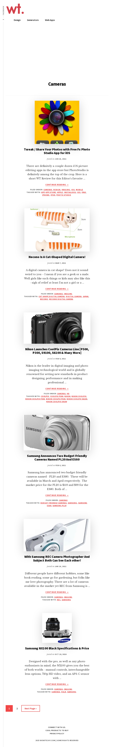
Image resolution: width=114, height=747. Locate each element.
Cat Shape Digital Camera (52, 296)
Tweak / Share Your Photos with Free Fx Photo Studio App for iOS (57, 151)
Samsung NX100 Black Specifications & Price (57, 648)
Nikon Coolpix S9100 (56, 401)
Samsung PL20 (59, 505)
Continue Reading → (57, 184)
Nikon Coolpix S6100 (77, 399)
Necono (44, 299)
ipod (53, 195)
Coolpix (45, 396)
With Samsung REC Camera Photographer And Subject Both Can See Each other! (57, 558)
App (43, 192)
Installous (70, 192)
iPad (84, 192)
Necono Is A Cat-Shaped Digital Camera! (57, 257)
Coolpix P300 (56, 396)
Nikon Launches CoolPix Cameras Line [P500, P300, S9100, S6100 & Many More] (57, 351)
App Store (51, 192)
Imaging (66, 189)
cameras (56, 692)
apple (60, 192)
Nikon (67, 396)
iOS (73, 189)
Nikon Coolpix (79, 396)
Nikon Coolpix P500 (55, 399)
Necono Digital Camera (61, 299)
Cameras (47, 189)
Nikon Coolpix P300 (35, 399)
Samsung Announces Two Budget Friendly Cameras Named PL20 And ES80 (57, 457)
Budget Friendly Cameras (54, 503)
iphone (45, 195)
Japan (86, 296)
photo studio (63, 195)
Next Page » (30, 709)
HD (68, 393)
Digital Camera (73, 296)
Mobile (79, 189)
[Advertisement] (57, 55)
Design (57, 189)
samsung (72, 503)
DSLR (63, 692)
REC (59, 600)
